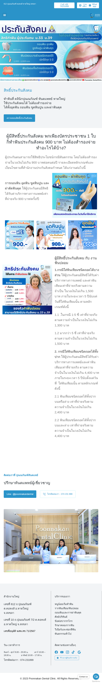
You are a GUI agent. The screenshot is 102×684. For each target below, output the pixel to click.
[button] (4, 15)
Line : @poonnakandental (20, 494)
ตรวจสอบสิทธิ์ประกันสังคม (19, 118)
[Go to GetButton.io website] (96, 681)
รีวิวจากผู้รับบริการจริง (68, 658)
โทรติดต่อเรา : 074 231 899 (59, 494)
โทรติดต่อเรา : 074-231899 (18, 660)
